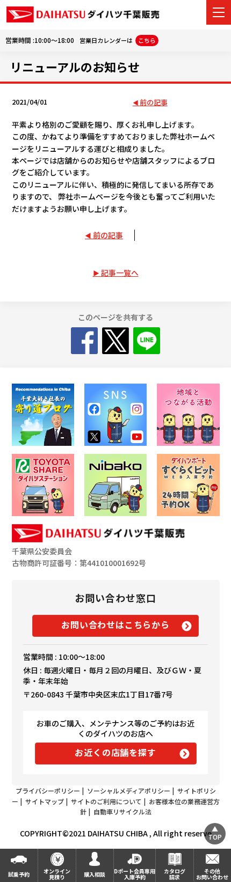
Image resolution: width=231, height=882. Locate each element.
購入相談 (94, 874)
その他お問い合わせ (212, 874)
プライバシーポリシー (48, 790)
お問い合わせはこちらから (115, 624)
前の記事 (154, 102)
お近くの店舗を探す (115, 752)
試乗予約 (19, 874)
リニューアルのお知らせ (75, 66)
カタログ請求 (174, 874)
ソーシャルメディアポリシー (128, 790)
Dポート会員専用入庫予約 (134, 874)
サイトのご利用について (106, 801)
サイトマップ (44, 801)
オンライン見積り (57, 874)
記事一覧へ (120, 272)
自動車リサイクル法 (122, 811)
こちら (147, 40)
